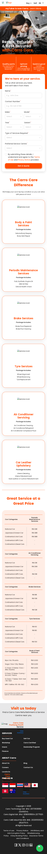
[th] (20, 785)
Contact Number (12, 101)
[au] (12, 791)
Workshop (6, 743)
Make (7, 112)
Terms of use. (9, 830)
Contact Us (28, 767)
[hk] (5, 791)
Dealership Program (32, 747)
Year (7, 123)
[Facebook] (16, 846)
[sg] (5, 785)
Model (26, 112)
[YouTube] (27, 846)
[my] (27, 785)
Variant (27, 123)
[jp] (35, 785)
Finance (5, 751)
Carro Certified (30, 743)
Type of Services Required (16, 133)
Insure (4, 747)
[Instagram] (23, 846)
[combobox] (13, 116)
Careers (5, 767)
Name (7, 91)
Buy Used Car (7, 738)
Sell (35, 3)
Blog (25, 763)
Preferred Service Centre (16, 144)
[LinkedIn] (31, 846)
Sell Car (27, 738)
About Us (5, 763)
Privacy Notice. (23, 830)
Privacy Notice (24, 160)
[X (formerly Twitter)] (19, 846)
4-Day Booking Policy (19, 836)
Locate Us (6, 772)
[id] (12, 785)
